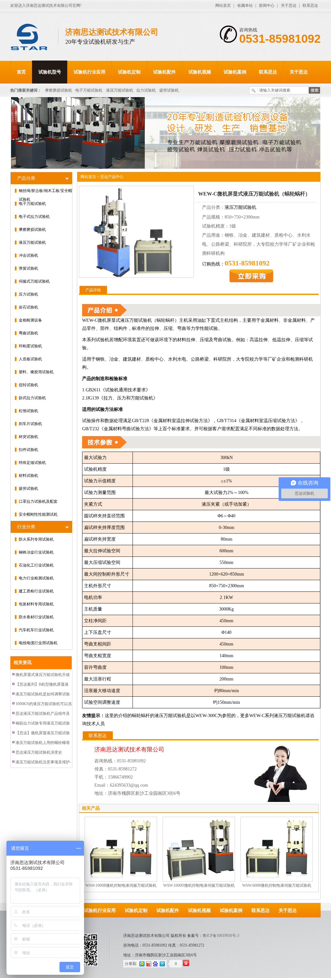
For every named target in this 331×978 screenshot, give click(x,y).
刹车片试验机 (30, 424)
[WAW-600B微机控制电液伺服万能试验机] (276, 849)
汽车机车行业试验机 (36, 630)
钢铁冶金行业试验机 (36, 552)
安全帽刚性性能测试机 (38, 514)
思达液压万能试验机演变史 (39, 752)
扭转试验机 (28, 385)
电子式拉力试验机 (34, 216)
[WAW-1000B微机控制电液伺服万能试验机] (121, 849)
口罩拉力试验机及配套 (38, 501)
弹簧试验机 (28, 268)
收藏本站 (245, 5)
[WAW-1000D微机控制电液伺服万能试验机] (199, 849)
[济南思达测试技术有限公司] (34, 37)
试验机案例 (235, 72)
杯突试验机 (28, 436)
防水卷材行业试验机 (36, 617)
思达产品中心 (111, 176)
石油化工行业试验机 (36, 565)
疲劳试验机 (169, 90)
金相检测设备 (30, 320)
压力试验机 (28, 294)
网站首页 (223, 5)
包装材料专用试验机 (36, 604)
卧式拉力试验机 (32, 398)
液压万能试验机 (119, 90)
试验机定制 (129, 72)
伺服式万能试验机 (34, 281)
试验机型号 (49, 72)
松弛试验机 (28, 411)
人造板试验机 (30, 359)
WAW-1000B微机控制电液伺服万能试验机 (120, 885)
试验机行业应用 (89, 72)
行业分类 (26, 526)
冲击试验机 (28, 255)
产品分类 (26, 178)
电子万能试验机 (88, 90)
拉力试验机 (146, 90)
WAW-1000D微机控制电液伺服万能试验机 (199, 885)
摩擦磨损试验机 (58, 90)
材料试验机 (28, 475)
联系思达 (310, 5)
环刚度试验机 (30, 346)
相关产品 (91, 808)
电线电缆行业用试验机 (38, 643)
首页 (21, 72)
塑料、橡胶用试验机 (36, 372)
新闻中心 (266, 5)
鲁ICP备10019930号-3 (221, 935)
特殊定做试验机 (32, 462)
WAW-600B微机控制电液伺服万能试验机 (276, 885)
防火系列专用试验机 (36, 539)
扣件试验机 (28, 449)
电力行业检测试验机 (36, 578)
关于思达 (288, 5)
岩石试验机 (28, 307)
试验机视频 (199, 72)
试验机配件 (164, 72)
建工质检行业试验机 (36, 591)
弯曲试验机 (28, 333)
